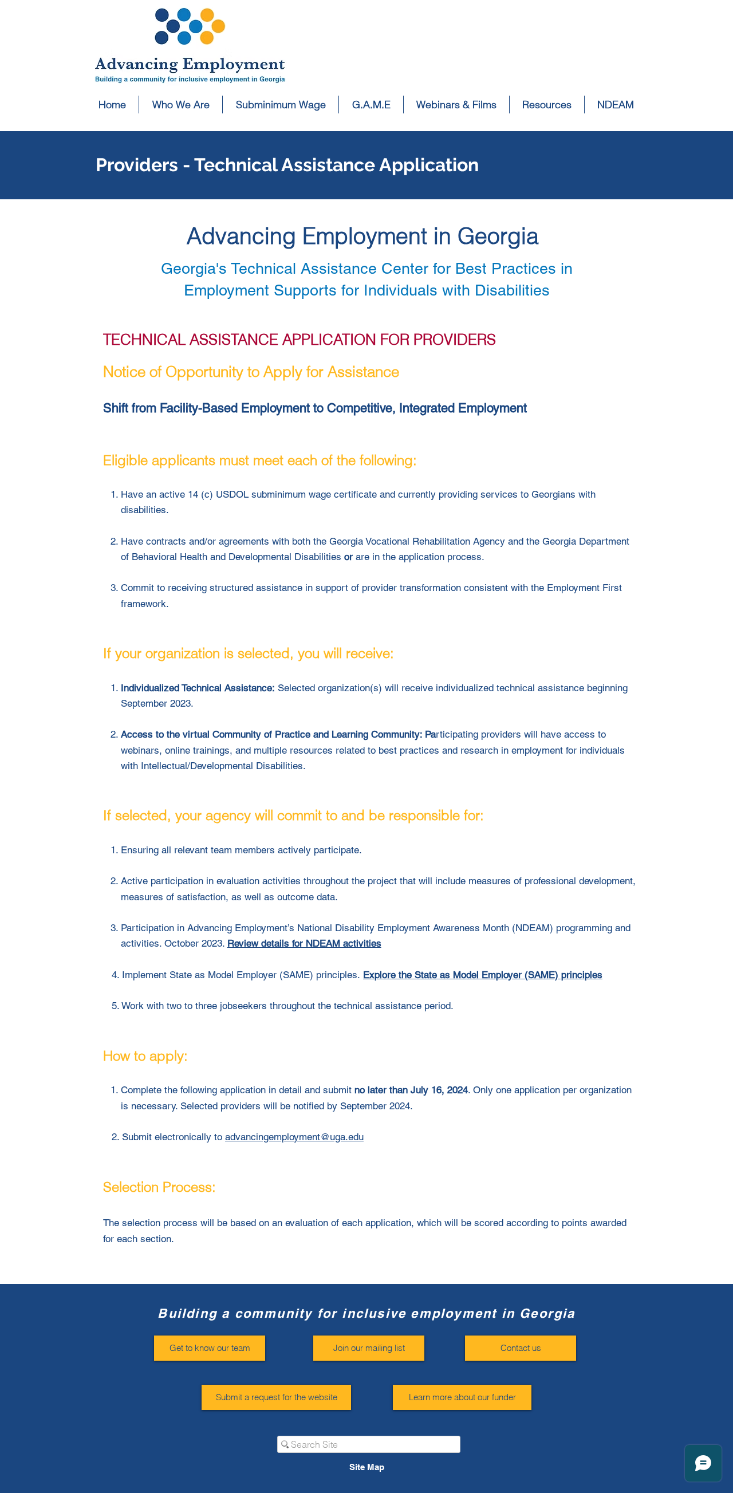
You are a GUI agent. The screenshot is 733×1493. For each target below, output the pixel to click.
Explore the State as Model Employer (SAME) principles (482, 974)
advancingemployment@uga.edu (294, 1137)
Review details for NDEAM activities (304, 943)
